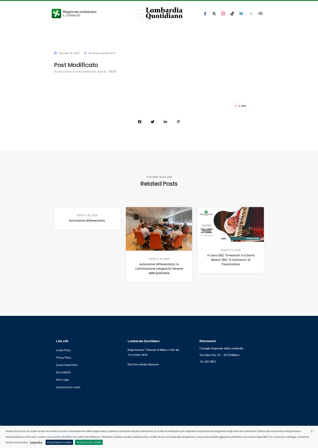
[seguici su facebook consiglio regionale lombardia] (205, 13)
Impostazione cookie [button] (68, 387)
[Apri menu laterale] (260, 13)
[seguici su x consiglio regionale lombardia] (214, 13)
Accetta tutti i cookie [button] (88, 442)
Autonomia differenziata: (87, 221)
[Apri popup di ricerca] (251, 14)
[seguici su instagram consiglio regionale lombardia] (223, 13)
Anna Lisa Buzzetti (103, 53)
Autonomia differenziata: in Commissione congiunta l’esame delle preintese (159, 268)
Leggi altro (36, 442)
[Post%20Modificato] (139, 121)
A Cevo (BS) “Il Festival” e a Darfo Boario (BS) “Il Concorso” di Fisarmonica (231, 259)
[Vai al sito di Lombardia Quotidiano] (159, 13)
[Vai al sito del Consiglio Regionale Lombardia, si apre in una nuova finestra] (87, 13)
